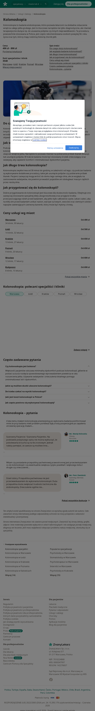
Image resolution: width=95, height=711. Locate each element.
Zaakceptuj (74, 148)
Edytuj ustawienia (55, 148)
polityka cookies (40, 140)
